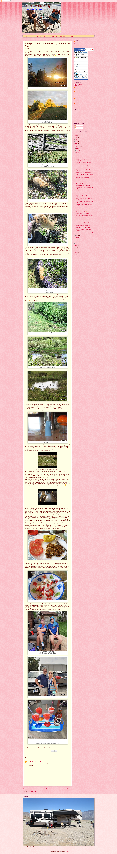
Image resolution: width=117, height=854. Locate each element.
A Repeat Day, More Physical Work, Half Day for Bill (84, 188)
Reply (29, 767)
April (77, 235)
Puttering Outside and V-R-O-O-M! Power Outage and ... (84, 232)
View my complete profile (78, 43)
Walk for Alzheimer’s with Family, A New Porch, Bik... (84, 166)
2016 (76, 250)
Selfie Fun (70, 36)
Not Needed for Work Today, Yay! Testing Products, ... (83, 193)
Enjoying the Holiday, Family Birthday (82, 177)
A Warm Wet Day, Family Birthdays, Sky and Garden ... (83, 230)
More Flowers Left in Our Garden (78, 95)
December (78, 144)
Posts (76, 125)
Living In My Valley (79, 84)
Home (26, 36)
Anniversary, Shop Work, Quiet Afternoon (83, 227)
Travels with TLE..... (78, 89)
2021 (76, 143)
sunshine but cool (31, 752)
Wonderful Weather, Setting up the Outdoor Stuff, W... (84, 202)
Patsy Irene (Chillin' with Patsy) (81, 42)
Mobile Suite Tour (60, 36)
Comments (77, 127)
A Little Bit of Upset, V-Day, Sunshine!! (83, 207)
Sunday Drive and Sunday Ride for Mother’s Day (84, 213)
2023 (76, 139)
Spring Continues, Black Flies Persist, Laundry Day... (84, 196)
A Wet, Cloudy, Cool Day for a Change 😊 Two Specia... (84, 209)
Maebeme (30, 761)
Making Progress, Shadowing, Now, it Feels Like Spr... (84, 205)
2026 (76, 133)
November (78, 146)
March (77, 237)
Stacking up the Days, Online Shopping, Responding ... (83, 160)
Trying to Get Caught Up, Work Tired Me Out (83, 168)
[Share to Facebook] (55, 751)
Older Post (69, 789)
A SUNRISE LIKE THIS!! (78, 100)
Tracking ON (84, 79)
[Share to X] (54, 751)
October (77, 148)
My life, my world (78, 103)
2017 (76, 248)
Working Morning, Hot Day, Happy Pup (83, 185)
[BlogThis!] (52, 751)
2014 (76, 254)
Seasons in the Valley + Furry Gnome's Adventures (79, 92)
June (77, 156)
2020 (76, 243)
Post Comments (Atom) (32, 791)
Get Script (77, 79)
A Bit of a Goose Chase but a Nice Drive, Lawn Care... (84, 199)
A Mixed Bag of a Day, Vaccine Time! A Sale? (84, 172)
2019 (76, 245)
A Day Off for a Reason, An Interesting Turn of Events (84, 219)
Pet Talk (32, 36)
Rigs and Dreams (41, 36)
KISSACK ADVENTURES (78, 98)
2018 (76, 247)
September (78, 150)
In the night (77, 85)
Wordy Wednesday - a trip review (78, 105)
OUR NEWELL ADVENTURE (78, 88)
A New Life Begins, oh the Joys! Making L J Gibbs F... (84, 216)
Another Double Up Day (83, 52)
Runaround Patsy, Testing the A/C (81, 183)
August (77, 152)
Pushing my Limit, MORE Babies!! (82, 221)
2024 (76, 137)
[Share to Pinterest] (56, 751)
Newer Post (26, 789)
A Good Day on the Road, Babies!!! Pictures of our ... (84, 223)
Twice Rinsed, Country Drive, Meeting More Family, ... (83, 181)
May (77, 157)
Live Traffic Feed (81, 49)
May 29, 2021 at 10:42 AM (36, 761)
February (78, 239)
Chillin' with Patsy (37, 5)
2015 (76, 252)
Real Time (80, 79)
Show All (81, 106)
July (77, 154)
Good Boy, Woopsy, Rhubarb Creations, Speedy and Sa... (84, 175)
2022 (76, 141)
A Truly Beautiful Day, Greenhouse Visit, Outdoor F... (84, 190)
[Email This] (51, 751)
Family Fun (51, 36)
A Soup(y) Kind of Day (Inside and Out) (83, 225)
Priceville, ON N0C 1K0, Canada (34, 754)
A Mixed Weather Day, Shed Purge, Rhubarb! (83, 179)
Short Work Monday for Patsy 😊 (81, 211)
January (77, 241)
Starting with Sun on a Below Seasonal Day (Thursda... (83, 170)
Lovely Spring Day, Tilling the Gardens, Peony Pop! (84, 163)
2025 (76, 135)
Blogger (68, 851)
